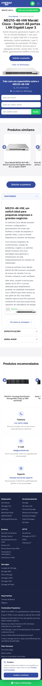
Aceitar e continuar (21, 675)
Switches (4, 509)
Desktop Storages (29, 516)
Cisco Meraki (13, 16)
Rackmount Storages (30, 513)
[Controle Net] (6, 3)
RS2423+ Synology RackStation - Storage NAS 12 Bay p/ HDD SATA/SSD (17, 398)
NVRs (24, 540)
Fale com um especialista (28, 10)
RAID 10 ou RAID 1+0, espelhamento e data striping (20, 612)
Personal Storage (29, 509)
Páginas (4, 603)
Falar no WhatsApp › (21, 65)
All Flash (25, 522)
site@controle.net (21, 450)
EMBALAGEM (10, 339)
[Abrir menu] (38, 3)
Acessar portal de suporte (21, 478)
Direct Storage (6, 575)
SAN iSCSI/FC (6, 516)
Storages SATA (7, 578)
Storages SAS (6, 581)
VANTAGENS (10, 196)
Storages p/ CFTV (29, 536)
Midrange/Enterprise (9, 519)
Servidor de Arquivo (9, 533)
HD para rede (27, 506)
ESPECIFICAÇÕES (12, 331)
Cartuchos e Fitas (8, 557)
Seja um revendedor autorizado (13, 656)
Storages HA (6, 506)
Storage (25, 503)
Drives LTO (5, 545)
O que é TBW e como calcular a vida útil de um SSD (20, 615)
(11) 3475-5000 (21, 423)
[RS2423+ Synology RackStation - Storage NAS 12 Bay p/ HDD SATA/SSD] (17, 381)
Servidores (5, 503)
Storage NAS (6, 571)
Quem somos (6, 653)
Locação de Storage (8, 568)
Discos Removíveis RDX (10, 548)
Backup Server (6, 536)
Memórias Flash (7, 513)
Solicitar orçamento (21, 58)
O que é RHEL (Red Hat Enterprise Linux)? (17, 635)
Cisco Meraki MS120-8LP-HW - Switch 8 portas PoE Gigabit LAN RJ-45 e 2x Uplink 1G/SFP (17, 165)
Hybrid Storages (28, 519)
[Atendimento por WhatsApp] (32, 3)
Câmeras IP (26, 543)
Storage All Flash (7, 584)
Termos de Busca (8, 599)
